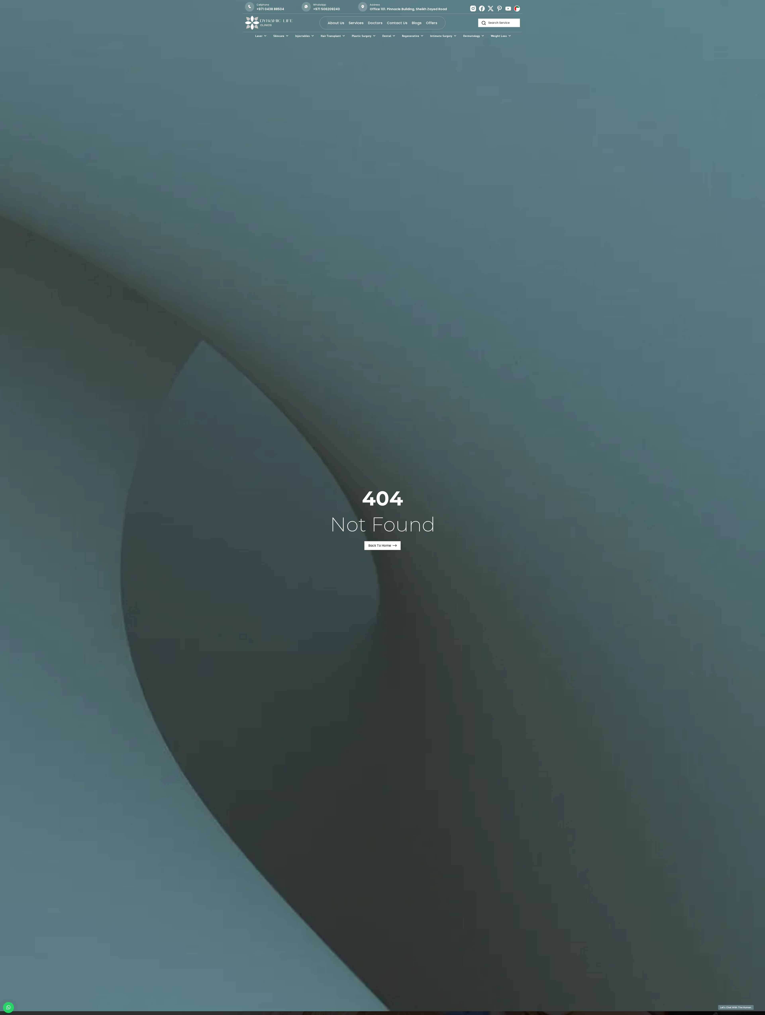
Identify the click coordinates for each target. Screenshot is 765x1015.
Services (356, 23)
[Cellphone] (249, 7)
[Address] (362, 7)
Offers (431, 23)
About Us (336, 23)
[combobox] (499, 23)
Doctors (375, 23)
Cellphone (263, 4)
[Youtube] (508, 9)
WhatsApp (319, 4)
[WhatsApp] (306, 7)
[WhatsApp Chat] (8, 1007)
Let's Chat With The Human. (736, 1007)
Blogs (417, 23)
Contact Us (397, 23)
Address (375, 4)
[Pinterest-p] (499, 9)
